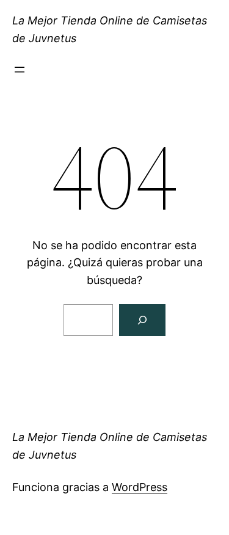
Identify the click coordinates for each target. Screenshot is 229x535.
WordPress (139, 487)
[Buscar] (142, 320)
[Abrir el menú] (19, 69)
